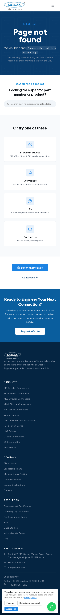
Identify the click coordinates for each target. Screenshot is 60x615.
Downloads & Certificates (17, 506)
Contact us (28, 277)
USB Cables (10, 431)
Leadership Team (13, 468)
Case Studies (11, 527)
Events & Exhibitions (14, 484)
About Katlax (10, 463)
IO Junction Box (12, 442)
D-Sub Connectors (14, 436)
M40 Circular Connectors (17, 404)
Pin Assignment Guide (15, 517)
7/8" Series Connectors (16, 409)
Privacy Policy (30, 597)
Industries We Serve (14, 533)
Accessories (10, 447)
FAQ (6, 522)
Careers (8, 490)
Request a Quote (30, 331)
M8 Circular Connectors (16, 388)
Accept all (11, 609)
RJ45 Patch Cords (13, 425)
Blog (6, 538)
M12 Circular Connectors (16, 393)
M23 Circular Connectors (17, 398)
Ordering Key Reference (16, 511)
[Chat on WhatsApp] (51, 606)
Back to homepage (32, 267)
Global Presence (12, 479)
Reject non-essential (30, 603)
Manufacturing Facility (15, 474)
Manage (10, 603)
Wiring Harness (11, 415)
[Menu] (53, 6)
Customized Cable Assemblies (20, 420)
